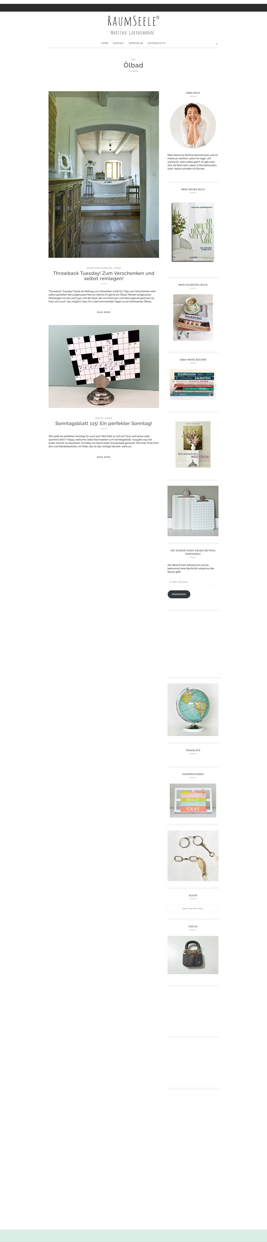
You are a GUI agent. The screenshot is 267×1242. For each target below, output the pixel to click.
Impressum (136, 43)
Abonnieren (179, 594)
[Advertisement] (194, 643)
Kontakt (118, 43)
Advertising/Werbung (99, 268)
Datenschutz (157, 43)
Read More (103, 312)
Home (104, 43)
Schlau (99, 418)
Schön (117, 268)
